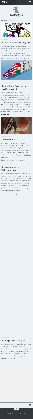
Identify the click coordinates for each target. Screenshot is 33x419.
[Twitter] (7, 2)
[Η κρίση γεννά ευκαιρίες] (16, 266)
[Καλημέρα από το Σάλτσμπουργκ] (16, 160)
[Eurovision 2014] (16, 125)
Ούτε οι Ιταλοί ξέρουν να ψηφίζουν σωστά (13, 87)
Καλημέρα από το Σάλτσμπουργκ (10, 168)
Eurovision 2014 (8, 139)
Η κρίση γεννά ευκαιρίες (13, 340)
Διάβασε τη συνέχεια (23, 58)
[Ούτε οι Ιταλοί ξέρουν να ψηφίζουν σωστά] (16, 70)
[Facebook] (2, 2)
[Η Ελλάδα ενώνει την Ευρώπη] (16, 30)
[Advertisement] (16, 383)
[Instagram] (4, 2)
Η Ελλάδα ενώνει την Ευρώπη (15, 42)
